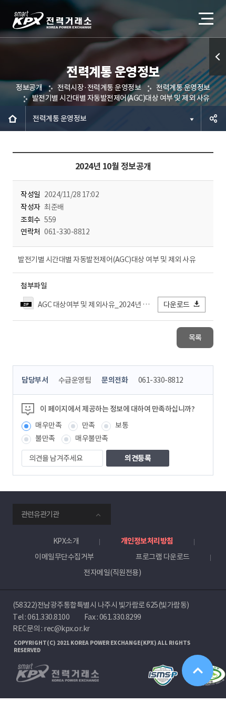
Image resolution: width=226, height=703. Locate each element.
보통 (121, 425)
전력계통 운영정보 (183, 87)
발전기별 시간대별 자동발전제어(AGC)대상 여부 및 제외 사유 (121, 98)
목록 (195, 337)
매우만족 (48, 425)
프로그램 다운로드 (163, 556)
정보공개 (29, 87)
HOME (12, 118)
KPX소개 (66, 541)
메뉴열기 (205, 18)
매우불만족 (91, 438)
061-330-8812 (160, 380)
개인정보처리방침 (147, 541)
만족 (88, 425)
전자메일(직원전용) (112, 572)
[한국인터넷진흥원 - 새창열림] (162, 669)
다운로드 (176, 304)
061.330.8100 (48, 617)
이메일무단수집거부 (64, 556)
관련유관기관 (40, 514)
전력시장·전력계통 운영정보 (99, 87)
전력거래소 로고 (52, 19)
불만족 (45, 438)
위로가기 (197, 670)
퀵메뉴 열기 (217, 56)
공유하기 (213, 118)
